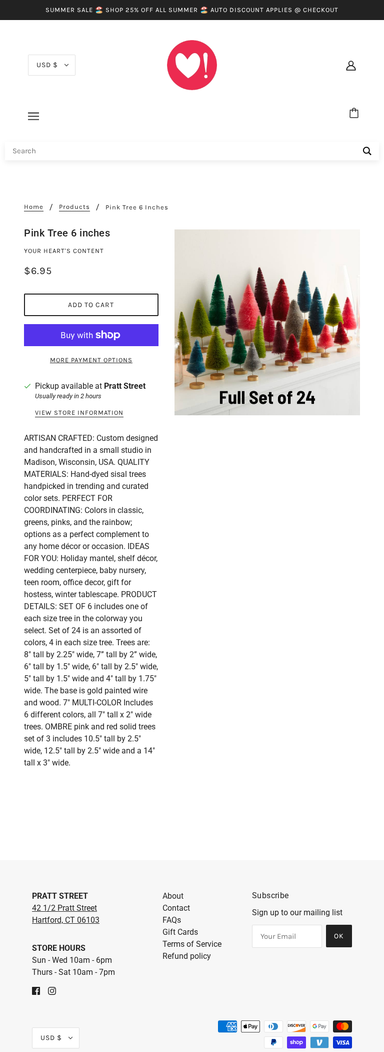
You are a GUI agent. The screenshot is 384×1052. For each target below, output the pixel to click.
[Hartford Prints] (192, 64)
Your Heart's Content (64, 250)
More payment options (91, 360)
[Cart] (355, 113)
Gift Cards (180, 932)
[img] (36, 990)
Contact (176, 908)
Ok (339, 936)
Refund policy (186, 956)
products (74, 206)
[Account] (351, 65)
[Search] (367, 151)
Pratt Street (125, 386)
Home (34, 206)
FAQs (171, 920)
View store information (79, 412)
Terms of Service (192, 944)
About (173, 896)
